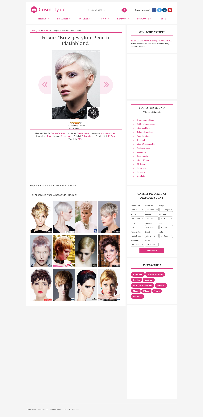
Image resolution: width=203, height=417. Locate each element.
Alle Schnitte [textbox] (137, 219)
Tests (163, 19)
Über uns (75, 409)
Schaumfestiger (143, 156)
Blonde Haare (83, 133)
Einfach (111, 136)
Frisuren (62, 19)
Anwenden (152, 251)
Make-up (161, 285)
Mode (135, 291)
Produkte (143, 19)
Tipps (104, 19)
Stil (160, 223)
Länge (161, 206)
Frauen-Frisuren (58, 133)
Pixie (49, 136)
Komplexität (135, 232)
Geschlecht (135, 206)
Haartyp (162, 215)
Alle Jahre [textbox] (164, 236)
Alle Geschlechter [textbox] (138, 210)
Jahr (161, 232)
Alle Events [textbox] (150, 236)
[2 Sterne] (74, 123)
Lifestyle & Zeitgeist (142, 285)
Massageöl (141, 152)
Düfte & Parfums (155, 274)
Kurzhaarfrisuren (108, 133)
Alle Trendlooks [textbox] (138, 245)
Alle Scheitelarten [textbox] (152, 227)
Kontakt (67, 409)
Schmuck (149, 215)
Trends (42, 19)
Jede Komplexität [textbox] (138, 236)
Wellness (137, 296)
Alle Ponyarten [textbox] (137, 227)
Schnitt (133, 215)
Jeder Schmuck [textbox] (152, 219)
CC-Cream (141, 164)
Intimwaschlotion (144, 128)
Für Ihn (136, 280)
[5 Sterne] (80, 123)
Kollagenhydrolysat (145, 132)
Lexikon (121, 19)
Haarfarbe (149, 206)
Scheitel (148, 223)
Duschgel (141, 140)
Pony (133, 223)
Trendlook (135, 241)
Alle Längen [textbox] (165, 210)
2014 (80, 139)
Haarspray (141, 172)
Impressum (31, 409)
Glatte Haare (66, 136)
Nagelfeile (141, 176)
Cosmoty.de (35, 30)
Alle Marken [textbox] (150, 245)
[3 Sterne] (76, 123)
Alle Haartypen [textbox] (166, 219)
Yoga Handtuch (143, 136)
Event (147, 232)
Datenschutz (43, 409)
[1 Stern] (71, 123)
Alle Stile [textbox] (164, 227)
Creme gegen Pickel (145, 120)
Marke (147, 241)
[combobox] (137, 210)
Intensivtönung (143, 160)
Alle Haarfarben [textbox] (152, 210)
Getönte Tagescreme (146, 124)
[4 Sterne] (78, 123)
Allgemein (138, 274)
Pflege (146, 291)
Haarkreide (141, 168)
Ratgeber (84, 19)
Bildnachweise (55, 409)
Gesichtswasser (143, 148)
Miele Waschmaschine (146, 144)
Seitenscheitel (88, 136)
